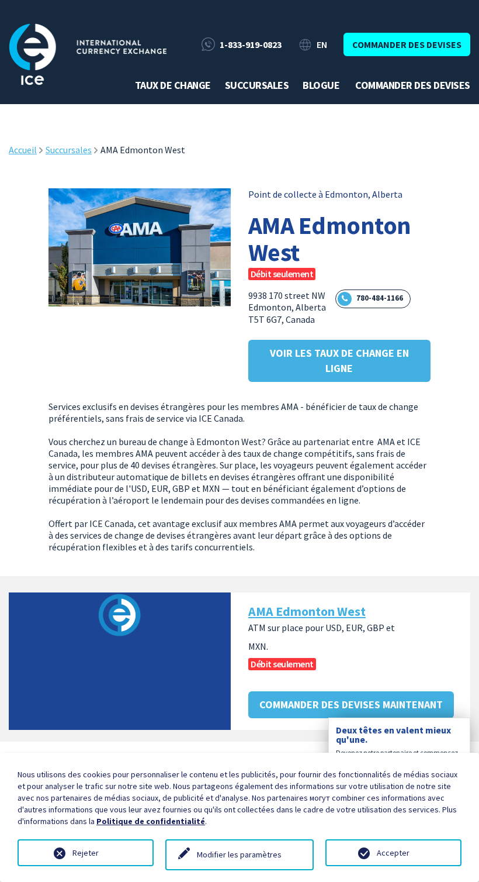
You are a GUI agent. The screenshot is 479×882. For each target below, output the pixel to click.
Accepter (393, 852)
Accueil (23, 150)
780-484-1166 (379, 298)
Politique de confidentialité (150, 821)
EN (322, 44)
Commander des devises (406, 44)
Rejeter (85, 852)
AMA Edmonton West (307, 611)
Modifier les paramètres (239, 854)
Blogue (321, 85)
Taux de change (173, 85)
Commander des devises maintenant (351, 704)
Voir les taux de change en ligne (339, 360)
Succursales (257, 85)
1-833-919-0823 (251, 44)
